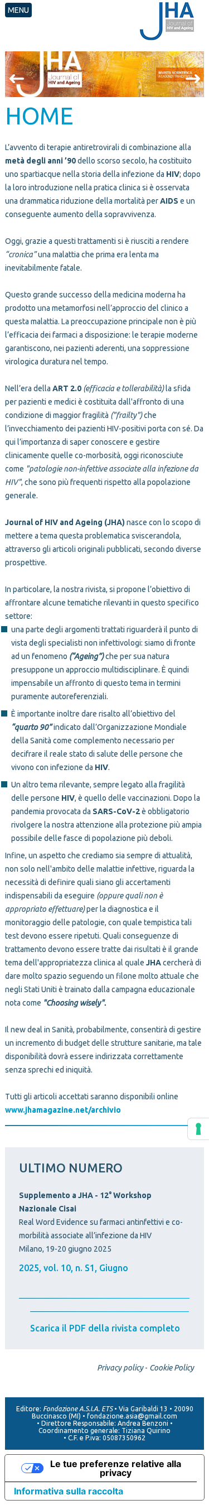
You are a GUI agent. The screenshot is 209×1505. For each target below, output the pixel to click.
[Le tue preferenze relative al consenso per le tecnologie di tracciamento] (198, 1128)
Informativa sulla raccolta (68, 1491)
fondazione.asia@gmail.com (132, 1416)
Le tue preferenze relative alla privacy (115, 1468)
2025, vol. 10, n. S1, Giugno (73, 1268)
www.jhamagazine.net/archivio (63, 1109)
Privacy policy (120, 1367)
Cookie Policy (171, 1367)
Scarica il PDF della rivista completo (105, 1328)
